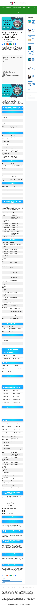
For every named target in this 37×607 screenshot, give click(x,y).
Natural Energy (8, 7)
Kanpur (8, 497)
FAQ (3, 76)
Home (3, 7)
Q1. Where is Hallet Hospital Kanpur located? (10, 77)
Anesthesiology (5, 60)
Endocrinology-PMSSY (6, 69)
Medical (29, 7)
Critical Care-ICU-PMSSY (7, 71)
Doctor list (18, 10)
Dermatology (5, 74)
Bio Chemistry (5, 61)
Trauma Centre (5, 59)
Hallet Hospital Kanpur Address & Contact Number (10, 75)
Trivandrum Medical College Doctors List (13, 130)
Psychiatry (4, 73)
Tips (34, 7)
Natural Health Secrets (16, 7)
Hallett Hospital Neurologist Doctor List (9, 72)
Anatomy (4, 62)
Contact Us (24, 7)
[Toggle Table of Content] (21, 56)
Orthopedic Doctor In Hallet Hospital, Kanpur (10, 63)
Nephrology (5, 70)
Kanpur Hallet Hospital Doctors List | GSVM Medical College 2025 (12, 58)
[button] (18, 13)
